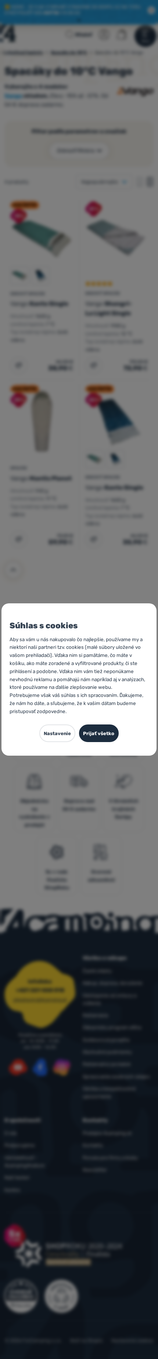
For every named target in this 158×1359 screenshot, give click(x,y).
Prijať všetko (98, 733)
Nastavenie (57, 733)
